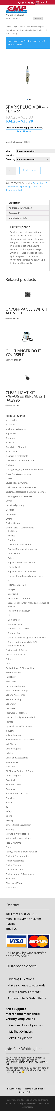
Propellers (11, 798)
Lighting (9, 753)
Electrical (10, 509)
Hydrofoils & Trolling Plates (19, 726)
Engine (9, 518)
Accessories (11, 420)
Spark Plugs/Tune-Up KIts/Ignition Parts (27, 637)
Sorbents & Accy (16, 633)
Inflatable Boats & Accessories (20, 739)
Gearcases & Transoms (19, 598)
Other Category (13, 775)
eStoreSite (27, 1106)
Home (8, 26)
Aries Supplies (16, 1009)
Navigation (11, 766)
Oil (9, 615)
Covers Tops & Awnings (17, 482)
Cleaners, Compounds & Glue (20, 460)
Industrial (10, 730)
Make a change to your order (27, 985)
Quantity (11, 159)
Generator (11, 703)
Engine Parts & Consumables (25, 26)
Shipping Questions (21, 979)
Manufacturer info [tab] (18, 218)
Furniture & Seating (15, 686)
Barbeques (11, 438)
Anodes (11, 535)
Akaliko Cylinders (21, 1038)
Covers (9, 478)
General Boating (13, 699)
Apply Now (22, 131)
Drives (9, 500)
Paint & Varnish (13, 784)
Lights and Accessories (17, 757)
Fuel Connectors (13, 672)
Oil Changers (14, 619)
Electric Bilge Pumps (16, 505)
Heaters (9, 721)
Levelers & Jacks (13, 748)
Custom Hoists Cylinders (26, 1025)
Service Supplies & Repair (18, 825)
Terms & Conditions (35, 1088)
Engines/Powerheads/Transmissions (25, 576)
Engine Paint (14, 567)
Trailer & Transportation (17, 856)
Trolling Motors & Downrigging (21, 874)
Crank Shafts (14, 553)
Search (38, 18)
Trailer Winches (13, 865)
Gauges (11, 589)
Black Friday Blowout (16, 447)
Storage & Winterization (17, 833)
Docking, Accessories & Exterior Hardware (26, 491)
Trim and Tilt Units (15, 869)
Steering (10, 829)
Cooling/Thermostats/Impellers (23, 549)
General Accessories (15, 694)
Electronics (11, 514)
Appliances (11, 433)
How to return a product (24, 992)
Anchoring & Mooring (16, 429)
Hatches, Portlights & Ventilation (21, 717)
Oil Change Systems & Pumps (20, 771)
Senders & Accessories (19, 628)
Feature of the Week (15, 654)
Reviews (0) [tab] (14, 213)
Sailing (9, 815)
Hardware (10, 708)
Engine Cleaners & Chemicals (22, 562)
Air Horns (10, 424)
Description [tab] (14, 202)
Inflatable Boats (13, 735)
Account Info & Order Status (27, 998)
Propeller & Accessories (17, 793)
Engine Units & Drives (16, 650)
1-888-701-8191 (28, 914)
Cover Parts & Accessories (18, 474)
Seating (9, 820)
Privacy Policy (14, 1088)
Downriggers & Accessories (19, 496)
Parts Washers (15, 624)
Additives (12, 531)
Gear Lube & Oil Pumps (17, 690)
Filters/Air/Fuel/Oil (17, 584)
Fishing (9, 659)
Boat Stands (11, 451)
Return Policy (26, 1092)
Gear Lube (13, 593)
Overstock (10, 780)
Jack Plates (11, 744)
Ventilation (11, 878)
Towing (9, 847)
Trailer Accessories (15, 860)
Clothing (10, 465)
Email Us (11, 929)
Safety (9, 811)
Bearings (10, 442)
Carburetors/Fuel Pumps (20, 544)
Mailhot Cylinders (21, 1031)
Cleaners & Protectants (17, 456)
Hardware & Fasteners (16, 712)
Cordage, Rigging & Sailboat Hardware (24, 469)
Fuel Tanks (11, 681)
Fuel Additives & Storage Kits (20, 668)
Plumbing (10, 789)
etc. (9, 580)
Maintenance (12, 762)
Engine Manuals (13, 523)
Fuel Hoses (11, 677)
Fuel (8, 663)
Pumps (9, 802)
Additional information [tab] (20, 207)
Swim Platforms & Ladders (18, 838)
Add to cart (30, 170)
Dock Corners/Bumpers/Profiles (21, 487)
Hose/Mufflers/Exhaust (19, 610)
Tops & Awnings (13, 842)
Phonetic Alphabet (15, 15)
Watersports (12, 887)
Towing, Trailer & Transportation (22, 851)
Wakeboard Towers (15, 883)
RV (7, 806)
